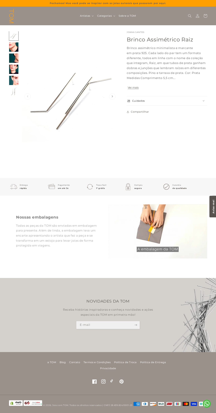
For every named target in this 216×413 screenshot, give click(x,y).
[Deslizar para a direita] (112, 96)
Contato (74, 362)
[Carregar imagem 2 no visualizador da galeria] (14, 47)
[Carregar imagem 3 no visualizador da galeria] (14, 58)
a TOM (51, 362)
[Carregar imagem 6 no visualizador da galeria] (14, 91)
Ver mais (133, 87)
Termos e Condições (97, 362)
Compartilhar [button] (140, 111)
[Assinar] (136, 325)
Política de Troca (125, 362)
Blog (63, 362)
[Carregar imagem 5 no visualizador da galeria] (14, 80)
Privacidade (108, 368)
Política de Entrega (153, 362)
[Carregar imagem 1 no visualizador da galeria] (14, 36)
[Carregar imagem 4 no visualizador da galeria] (14, 69)
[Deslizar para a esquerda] (27, 96)
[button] (86, 16)
